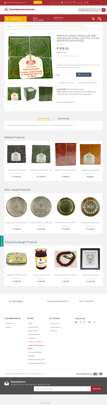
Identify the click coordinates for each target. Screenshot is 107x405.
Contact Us (10, 323)
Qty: (58, 74)
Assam (81, 89)
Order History (55, 327)
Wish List (54, 331)
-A (50, 2)
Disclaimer (32, 338)
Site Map (31, 356)
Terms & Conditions (35, 342)
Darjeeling (74, 89)
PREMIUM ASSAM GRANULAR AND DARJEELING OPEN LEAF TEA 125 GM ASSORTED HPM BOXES (48, 26)
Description (44, 119)
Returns (8, 327)
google (85, 322)
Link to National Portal (84, 374)
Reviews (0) (63, 119)
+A (58, 2)
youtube (94, 322)
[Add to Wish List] (7, 178)
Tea (68, 89)
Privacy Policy (33, 327)
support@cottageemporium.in (17, 2)
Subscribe (97, 389)
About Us (37, 2)
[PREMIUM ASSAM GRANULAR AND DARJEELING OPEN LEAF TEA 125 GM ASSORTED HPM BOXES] (14, 94)
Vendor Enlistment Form (36, 359)
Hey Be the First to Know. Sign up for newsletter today (30, 384)
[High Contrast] (62, 2)
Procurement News (35, 352)
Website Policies (34, 334)
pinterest (89, 322)
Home (9, 26)
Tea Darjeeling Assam (67, 102)
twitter (76, 322)
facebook (80, 322)
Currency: (79, 3)
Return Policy (33, 331)
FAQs (30, 323)
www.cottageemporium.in (37, 363)
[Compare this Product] (26, 178)
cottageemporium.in (22, 373)
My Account (55, 323)
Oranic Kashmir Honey (41, 275)
